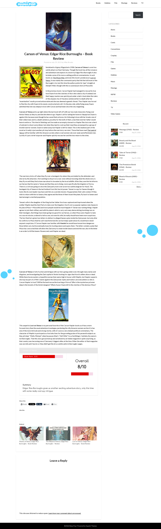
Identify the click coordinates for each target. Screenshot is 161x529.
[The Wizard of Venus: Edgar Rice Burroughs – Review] (58, 433)
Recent (125, 124)
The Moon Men (59, 78)
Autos (113, 30)
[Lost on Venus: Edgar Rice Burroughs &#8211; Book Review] (85, 433)
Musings (124, 3)
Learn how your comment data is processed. (64, 513)
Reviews (134, 3)
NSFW (113, 94)
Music (113, 81)
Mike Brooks (68, 62)
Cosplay (114, 55)
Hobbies (107, 3)
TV (142, 3)
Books (98, 3)
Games (113, 68)
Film (115, 3)
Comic (113, 42)
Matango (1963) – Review (129, 130)
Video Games (115, 114)
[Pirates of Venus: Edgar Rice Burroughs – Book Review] (31, 433)
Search (138, 15)
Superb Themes (91, 526)
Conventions (115, 49)
